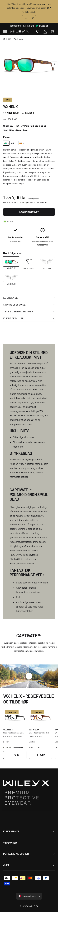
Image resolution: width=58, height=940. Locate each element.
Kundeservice (42, 245)
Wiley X (29, 906)
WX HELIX (18, 38)
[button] (5, 31)
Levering (23, 202)
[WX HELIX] (6, 143)
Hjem (8, 38)
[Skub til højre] (54, 64)
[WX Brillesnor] (29, 261)
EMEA (36, 906)
